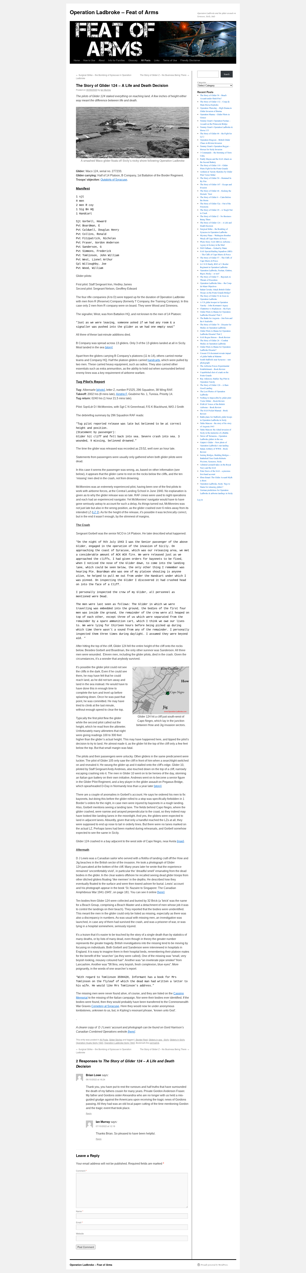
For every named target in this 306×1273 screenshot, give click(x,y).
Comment (81, 1170)
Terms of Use (170, 60)
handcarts (154, 360)
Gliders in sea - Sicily (159, 1039)
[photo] (100, 389)
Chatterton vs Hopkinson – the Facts (215, 308)
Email (79, 1222)
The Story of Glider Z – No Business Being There (164, 74)
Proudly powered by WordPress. (214, 1264)
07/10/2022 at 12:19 (105, 1126)
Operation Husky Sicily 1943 (89, 1042)
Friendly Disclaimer (190, 60)
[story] (108, 347)
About (102, 60)
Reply (89, 1113)
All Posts (146, 60)
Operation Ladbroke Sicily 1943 (119, 1042)
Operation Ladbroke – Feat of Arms (114, 12)
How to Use (89, 60)
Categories (201, 82)
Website (80, 1233)
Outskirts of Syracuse (114, 179)
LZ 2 (95, 512)
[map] (180, 841)
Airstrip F (121, 394)
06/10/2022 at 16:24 (95, 1079)
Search (227, 74)
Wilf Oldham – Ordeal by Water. (213, 248)
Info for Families (116, 60)
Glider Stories (115, 1039)
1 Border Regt (141, 1039)
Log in (200, 499)
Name (79, 1211)
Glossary (133, 60)
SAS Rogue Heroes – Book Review (215, 337)
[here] (160, 892)
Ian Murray (106, 89)
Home (77, 60)
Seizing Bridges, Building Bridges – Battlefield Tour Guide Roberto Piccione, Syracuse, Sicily (215, 458)
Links (157, 60)
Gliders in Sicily (177, 1039)
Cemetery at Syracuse (105, 1006)
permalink (154, 1042)
